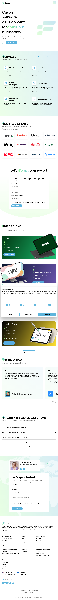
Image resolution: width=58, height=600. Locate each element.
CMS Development (40, 543)
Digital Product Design (7, 545)
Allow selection (29, 314)
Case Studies (5, 562)
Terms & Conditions (41, 202)
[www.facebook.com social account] (3, 583)
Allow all (47, 314)
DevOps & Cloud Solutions (42, 555)
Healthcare (24, 540)
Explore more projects (29, 352)
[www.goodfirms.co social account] (13, 583)
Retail (23, 538)
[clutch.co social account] (9, 583)
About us (4, 564)
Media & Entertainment (27, 545)
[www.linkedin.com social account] (6, 583)
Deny (10, 314)
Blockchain (24, 549)
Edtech (23, 547)
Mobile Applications (40, 536)
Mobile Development (7, 538)
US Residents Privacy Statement (29, 595)
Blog (3, 568)
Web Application (40, 540)
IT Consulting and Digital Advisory (10, 549)
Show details (50, 310)
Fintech (23, 536)
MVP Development (40, 547)
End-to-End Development (8, 547)
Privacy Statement (30, 202)
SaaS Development (40, 545)
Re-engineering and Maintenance (10, 553)
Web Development (16, 68)
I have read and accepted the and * (29, 202)
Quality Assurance (44, 99)
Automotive (25, 551)
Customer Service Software (43, 549)
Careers (4, 566)
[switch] (22, 305)
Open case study (9, 254)
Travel (23, 543)
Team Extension (43, 68)
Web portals (39, 538)
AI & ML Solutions (40, 553)
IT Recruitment (43, 84)
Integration (38, 551)
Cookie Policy (23, 590)
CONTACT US (10, 42)
